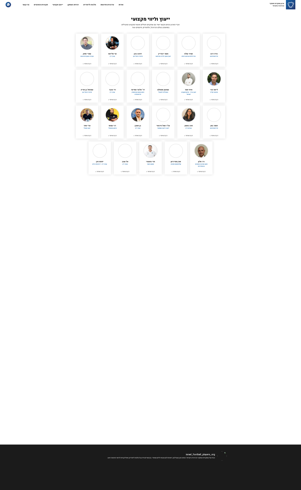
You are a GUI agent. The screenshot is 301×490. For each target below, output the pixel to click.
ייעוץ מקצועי (57, 4)
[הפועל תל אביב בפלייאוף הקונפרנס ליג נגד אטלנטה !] (93, 473)
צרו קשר (25, 4)
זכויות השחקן (73, 4)
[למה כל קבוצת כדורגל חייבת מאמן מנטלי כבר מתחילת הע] (169, 473)
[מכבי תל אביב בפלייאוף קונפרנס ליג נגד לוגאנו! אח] (131, 473)
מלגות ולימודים (89, 4)
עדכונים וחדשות (107, 4)
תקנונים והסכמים (41, 4)
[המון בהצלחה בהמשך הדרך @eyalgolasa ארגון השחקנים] (208, 473)
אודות (121, 4)
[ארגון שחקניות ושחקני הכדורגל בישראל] (290, 4)
